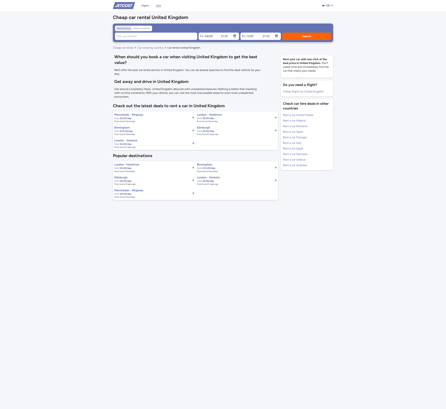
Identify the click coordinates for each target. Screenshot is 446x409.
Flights (145, 5)
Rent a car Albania (294, 120)
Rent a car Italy (292, 143)
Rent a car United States (298, 115)
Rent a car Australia (295, 165)
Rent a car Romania (295, 126)
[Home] (124, 5)
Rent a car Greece (294, 159)
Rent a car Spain (293, 131)
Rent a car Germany (295, 154)
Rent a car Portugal (294, 137)
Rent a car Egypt (293, 148)
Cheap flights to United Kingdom (303, 91)
